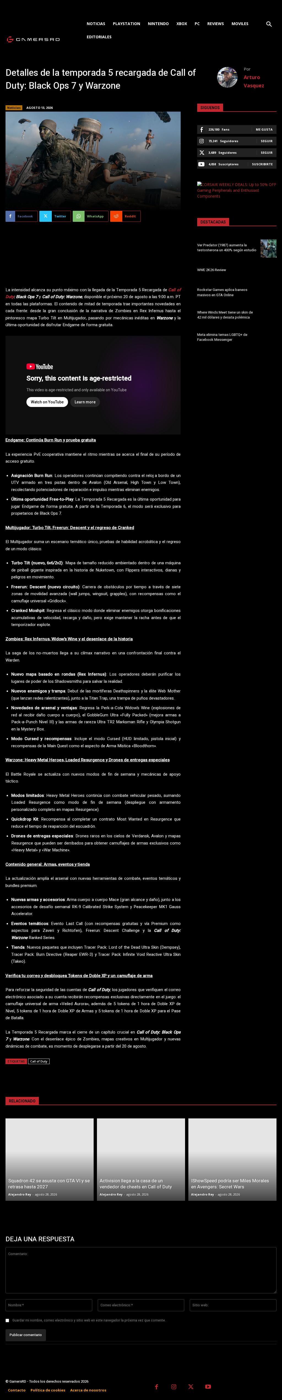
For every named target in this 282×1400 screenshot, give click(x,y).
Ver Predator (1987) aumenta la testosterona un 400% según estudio (226, 247)
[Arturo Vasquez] (230, 77)
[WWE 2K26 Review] (268, 271)
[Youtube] (208, 1387)
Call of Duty (38, 1061)
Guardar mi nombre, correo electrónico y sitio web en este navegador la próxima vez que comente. (89, 1320)
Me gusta (264, 129)
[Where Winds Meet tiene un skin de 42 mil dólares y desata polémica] (268, 316)
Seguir (267, 141)
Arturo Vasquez (254, 81)
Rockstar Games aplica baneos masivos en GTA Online (222, 292)
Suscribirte (262, 164)
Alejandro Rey (19, 1194)
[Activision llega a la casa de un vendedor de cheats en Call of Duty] (141, 1159)
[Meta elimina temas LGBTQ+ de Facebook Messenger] (268, 338)
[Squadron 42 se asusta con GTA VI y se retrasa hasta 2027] (50, 1159)
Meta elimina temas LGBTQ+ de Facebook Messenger (222, 337)
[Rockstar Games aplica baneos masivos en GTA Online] (268, 293)
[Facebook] (156, 1387)
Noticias (14, 108)
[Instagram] (174, 1387)
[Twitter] (191, 1387)
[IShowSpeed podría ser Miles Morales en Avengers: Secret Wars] (232, 1159)
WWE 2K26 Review (211, 270)
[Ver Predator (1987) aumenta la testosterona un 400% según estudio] (268, 248)
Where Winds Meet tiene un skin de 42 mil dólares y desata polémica (225, 315)
